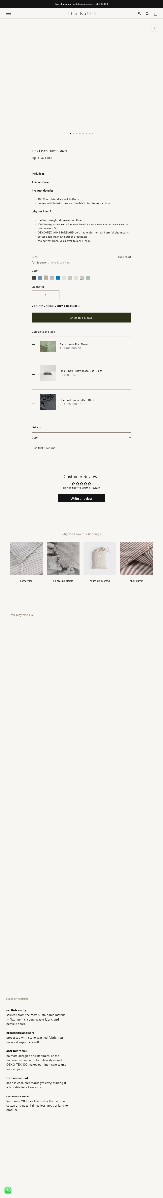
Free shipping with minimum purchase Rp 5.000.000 (81, 4)
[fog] (52, 278)
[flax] (46, 277)
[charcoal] (34, 278)
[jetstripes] (64, 278)
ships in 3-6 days (81, 317)
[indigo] (58, 278)
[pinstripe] (76, 278)
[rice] (82, 278)
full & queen (39, 262)
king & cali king (60, 262)
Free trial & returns (43, 447)
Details (36, 427)
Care (35, 437)
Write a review (81, 498)
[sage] (88, 278)
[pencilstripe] (70, 278)
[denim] (40, 278)
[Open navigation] (8, 13)
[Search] (147, 13)
